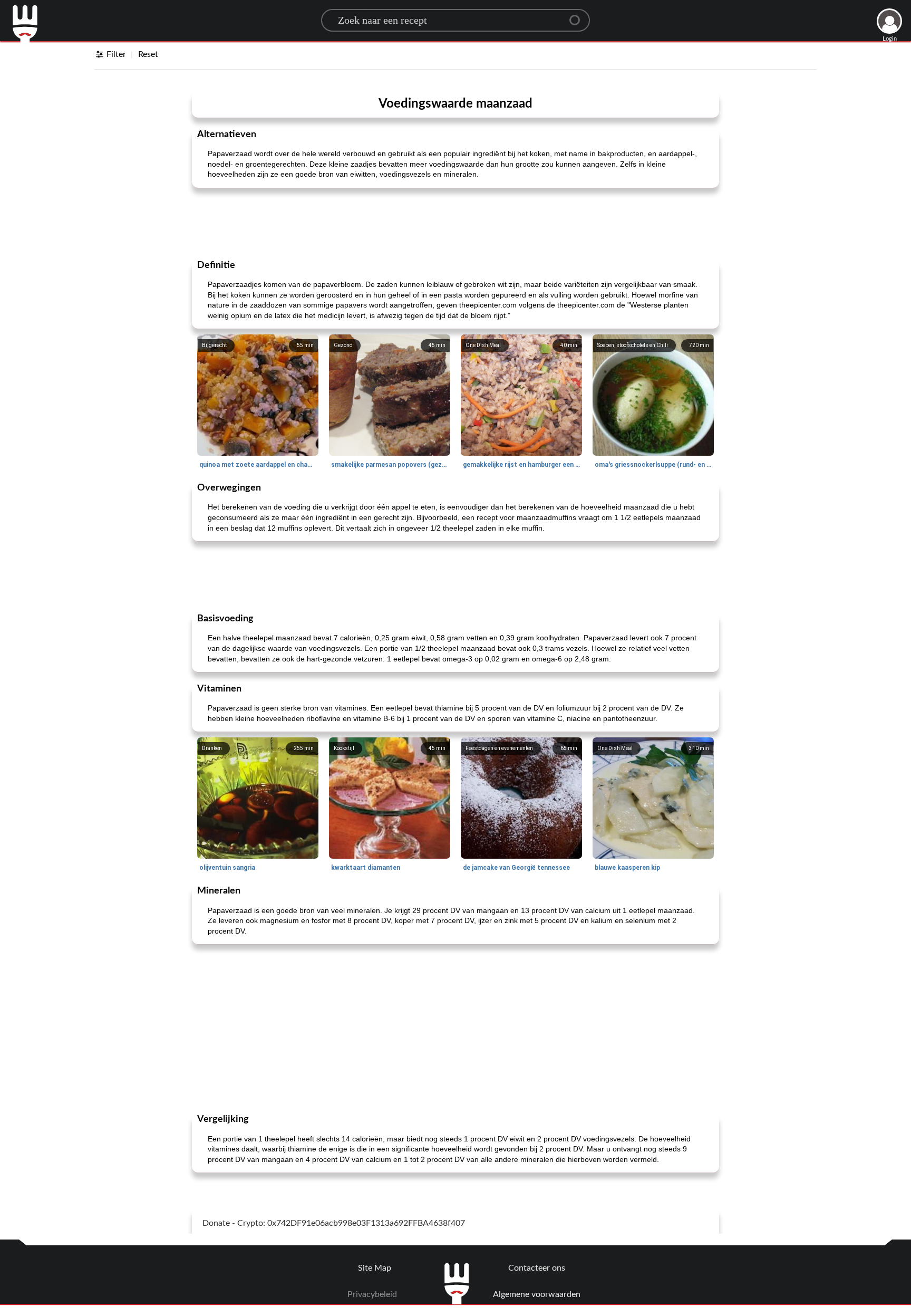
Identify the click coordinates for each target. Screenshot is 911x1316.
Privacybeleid (372, 1294)
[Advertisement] (455, 222)
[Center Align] (578, 16)
